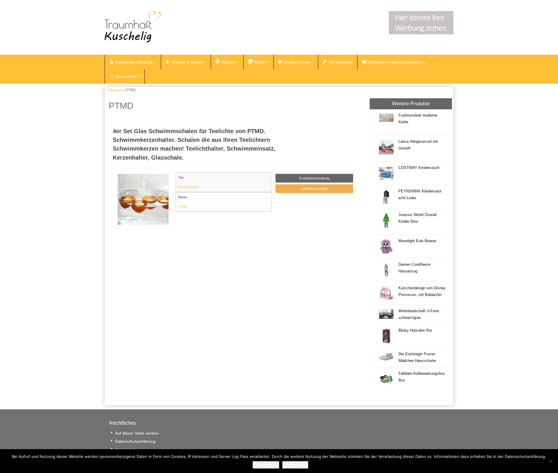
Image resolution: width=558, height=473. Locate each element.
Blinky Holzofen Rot (415, 331)
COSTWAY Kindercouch (418, 168)
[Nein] (551, 461)
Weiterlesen (295, 465)
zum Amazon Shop (314, 188)
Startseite (115, 90)
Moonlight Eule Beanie (417, 241)
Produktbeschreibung (314, 178)
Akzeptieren (266, 465)
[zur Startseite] (177, 26)
